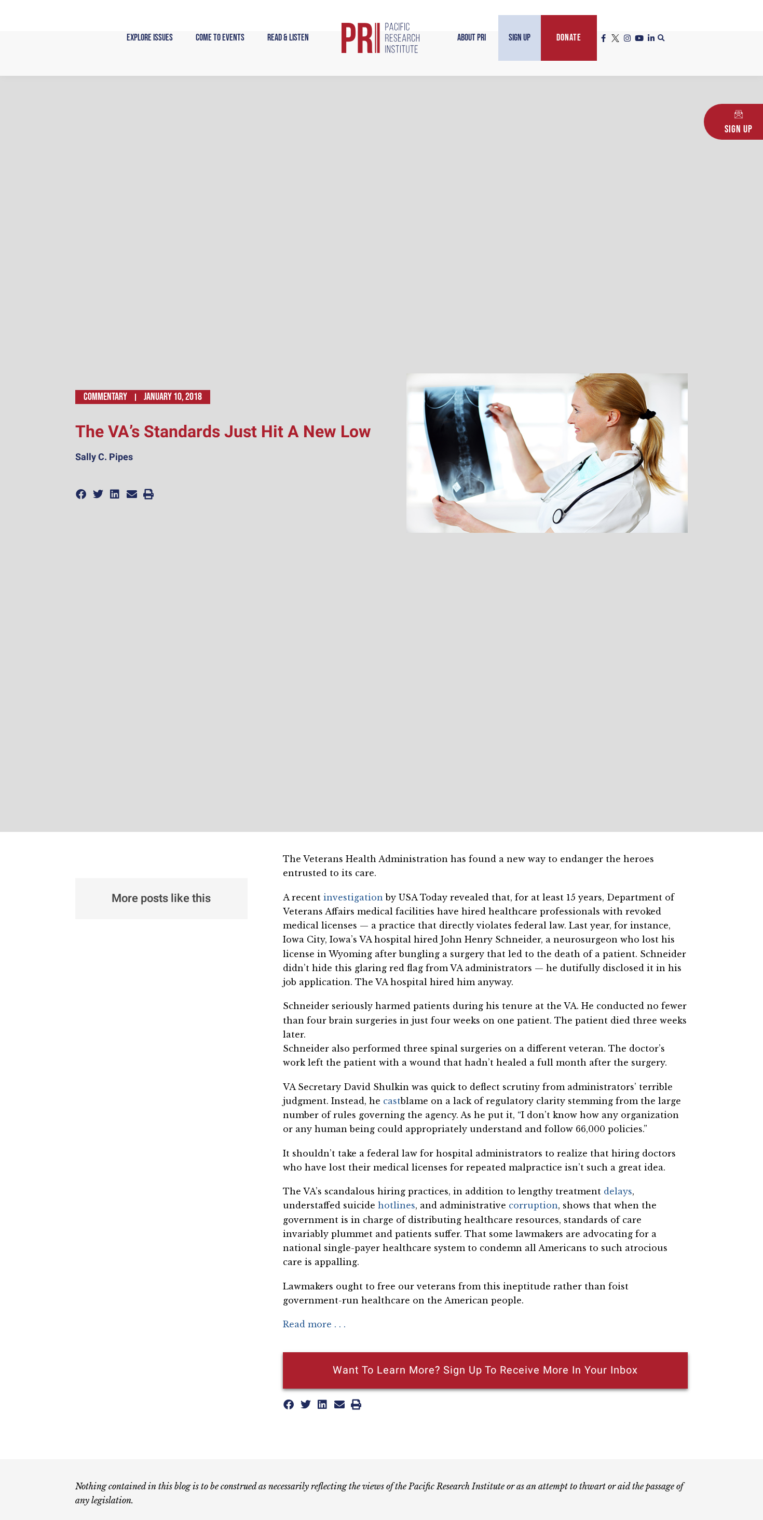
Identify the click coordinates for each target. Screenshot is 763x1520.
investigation (353, 897)
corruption (533, 1205)
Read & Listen (288, 37)
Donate (568, 37)
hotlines (396, 1205)
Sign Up (519, 37)
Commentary (105, 397)
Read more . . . (314, 1324)
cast (392, 1101)
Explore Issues (150, 37)
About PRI (471, 37)
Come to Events (220, 37)
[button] (661, 38)
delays (618, 1191)
